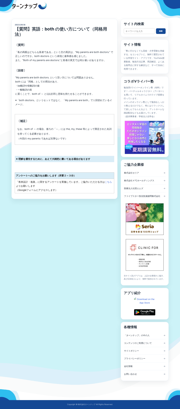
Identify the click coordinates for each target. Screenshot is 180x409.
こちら (108, 181)
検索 (161, 31)
